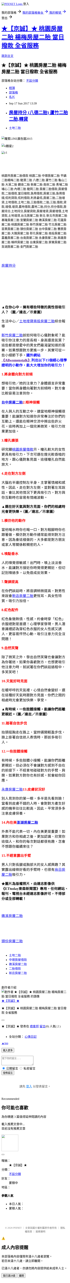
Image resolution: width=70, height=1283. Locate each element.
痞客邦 (34, 1026)
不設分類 (32, 80)
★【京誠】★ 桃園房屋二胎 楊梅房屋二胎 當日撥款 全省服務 (32, 37)
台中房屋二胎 (12, 402)
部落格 (13, 92)
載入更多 (8, 1050)
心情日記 (31, 1036)
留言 (43, 1026)
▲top (4, 1043)
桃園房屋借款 (22, 449)
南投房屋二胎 (44, 321)
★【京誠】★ (10, 1000)
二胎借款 (15, 968)
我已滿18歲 (9, 1275)
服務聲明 (40, 1231)
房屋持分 (8, 265)
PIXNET (17, 1227)
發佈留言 (8, 1073)
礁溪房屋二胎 (12, 916)
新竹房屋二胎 (12, 335)
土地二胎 (15, 128)
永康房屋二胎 (12, 789)
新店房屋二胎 (22, 596)
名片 (12, 97)
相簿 (12, 88)
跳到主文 (7, 55)
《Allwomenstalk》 (16, 360)
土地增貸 (26, 321)
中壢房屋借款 (18, 959)
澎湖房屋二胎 (27, 822)
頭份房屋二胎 (12, 941)
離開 (21, 1275)
